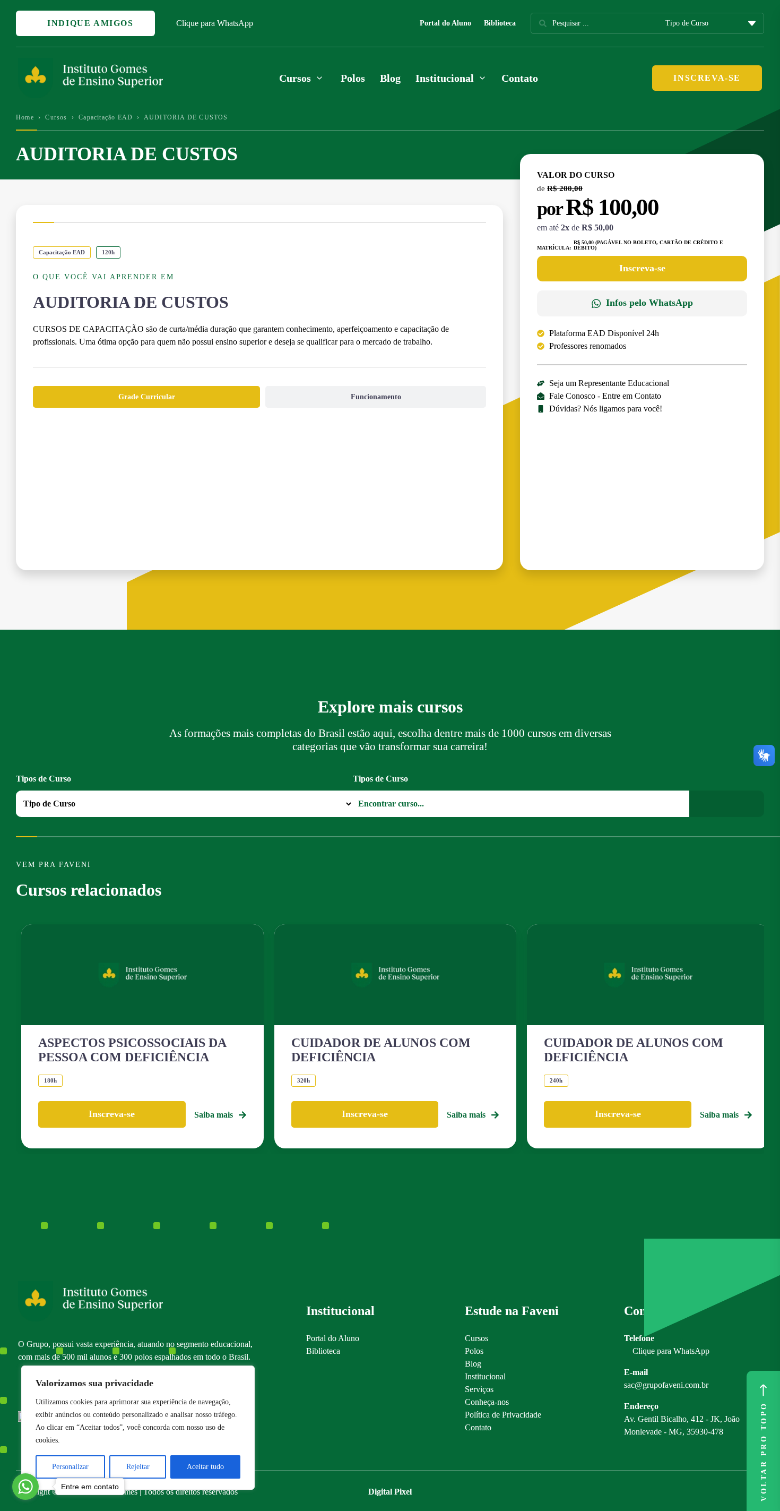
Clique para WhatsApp (214, 23)
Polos (353, 78)
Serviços (479, 1389)
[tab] (146, 397)
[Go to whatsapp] (25, 1486)
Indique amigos (89, 23)
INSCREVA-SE (707, 77)
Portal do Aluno (445, 23)
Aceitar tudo (205, 1467)
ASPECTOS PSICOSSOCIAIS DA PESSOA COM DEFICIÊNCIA (132, 1049)
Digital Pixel (390, 1491)
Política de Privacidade (503, 1414)
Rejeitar (138, 1467)
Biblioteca (500, 23)
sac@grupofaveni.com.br (666, 1384)
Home (25, 117)
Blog (390, 78)
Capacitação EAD (106, 117)
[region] (138, 1428)
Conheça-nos (487, 1401)
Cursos (56, 117)
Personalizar (70, 1467)
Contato (519, 78)
